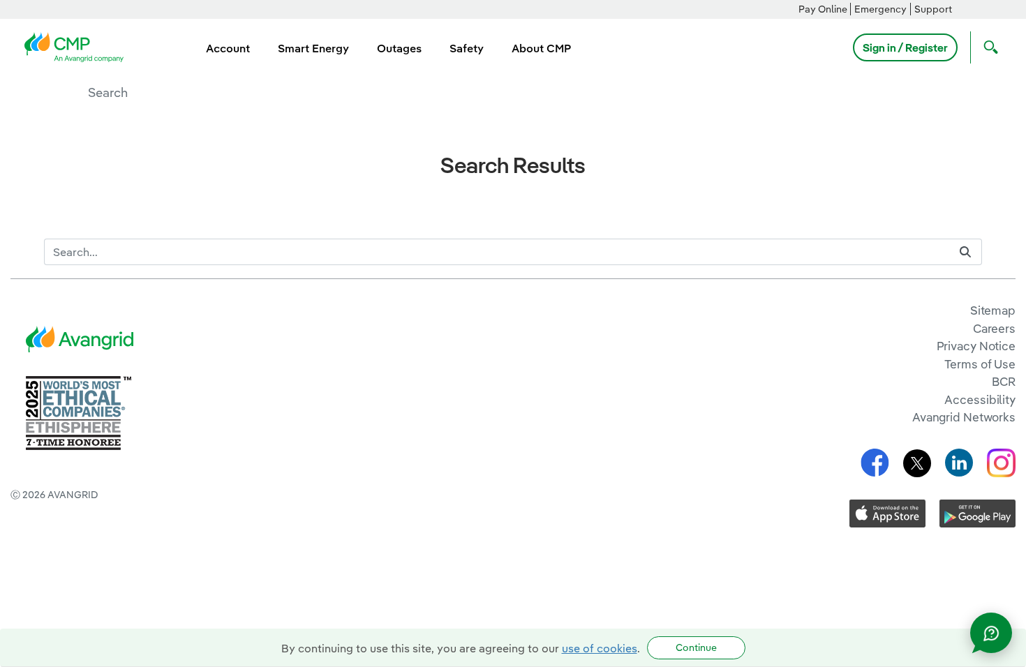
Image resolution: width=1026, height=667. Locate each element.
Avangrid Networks (964, 417)
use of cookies (599, 648)
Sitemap (993, 310)
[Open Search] (987, 47)
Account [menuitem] (228, 48)
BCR (1004, 381)
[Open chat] (991, 633)
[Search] (965, 252)
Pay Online (822, 9)
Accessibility (980, 399)
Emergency (880, 9)
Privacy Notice (976, 345)
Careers (994, 328)
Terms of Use (980, 364)
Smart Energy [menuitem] (313, 48)
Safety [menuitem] (466, 48)
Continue (696, 647)
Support (933, 9)
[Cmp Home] (78, 46)
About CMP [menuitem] (541, 48)
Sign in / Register (905, 47)
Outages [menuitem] (399, 48)
